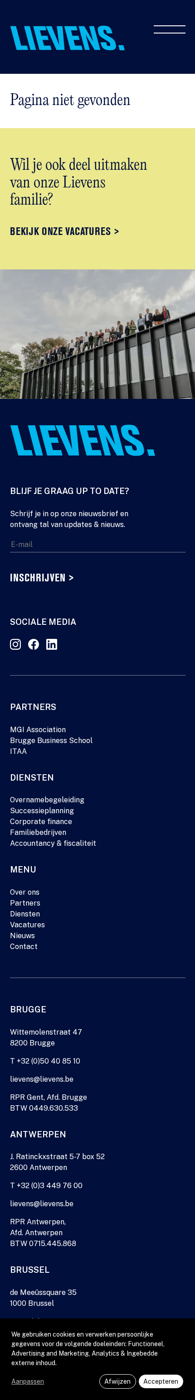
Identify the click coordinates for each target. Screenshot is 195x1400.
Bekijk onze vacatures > (64, 232)
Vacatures (27, 925)
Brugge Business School (51, 740)
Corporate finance (41, 821)
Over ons (24, 892)
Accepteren (160, 1381)
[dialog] (97, 1359)
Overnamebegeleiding (47, 800)
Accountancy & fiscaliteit (53, 843)
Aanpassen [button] (27, 1381)
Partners (25, 903)
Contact (24, 946)
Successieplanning (42, 810)
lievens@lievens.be (41, 1079)
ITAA (18, 751)
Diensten (25, 914)
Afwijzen (117, 1381)
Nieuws (22, 935)
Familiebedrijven (38, 832)
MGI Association (38, 729)
